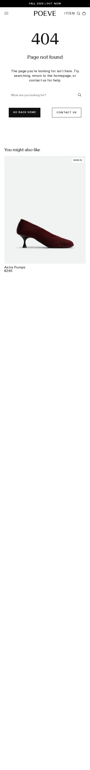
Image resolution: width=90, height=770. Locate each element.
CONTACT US (67, 112)
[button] (6, 13)
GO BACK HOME (24, 112)
